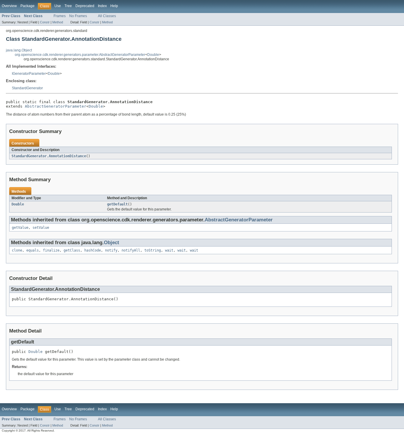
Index (102, 6)
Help (114, 6)
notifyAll (131, 250)
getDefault (117, 204)
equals (32, 250)
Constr (45, 22)
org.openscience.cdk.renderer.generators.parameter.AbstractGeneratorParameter (80, 55)
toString (152, 250)
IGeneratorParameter (29, 74)
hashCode (92, 250)
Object (111, 242)
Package (27, 6)
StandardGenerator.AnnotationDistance (49, 156)
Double (153, 55)
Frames (60, 16)
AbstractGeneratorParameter (55, 106)
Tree (68, 6)
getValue (20, 228)
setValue (41, 228)
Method (57, 22)
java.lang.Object (19, 50)
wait (169, 250)
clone (17, 250)
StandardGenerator (27, 88)
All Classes (107, 16)
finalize (51, 250)
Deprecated (84, 6)
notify (111, 250)
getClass (72, 250)
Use (57, 6)
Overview (9, 6)
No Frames (78, 16)
